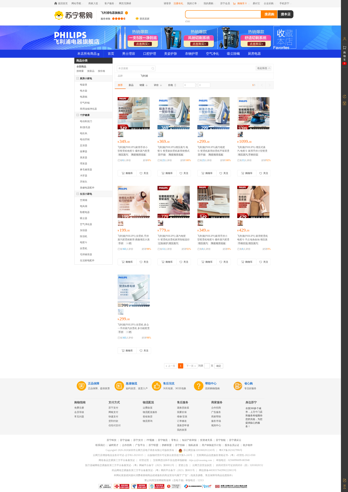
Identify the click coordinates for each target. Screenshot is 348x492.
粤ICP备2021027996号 (230, 450)
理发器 (83, 163)
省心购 (248, 383)
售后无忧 (168, 383)
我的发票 (182, 429)
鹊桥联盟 (167, 445)
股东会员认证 (232, 445)
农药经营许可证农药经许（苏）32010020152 (239, 465)
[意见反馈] (344, 480)
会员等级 (79, 412)
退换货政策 (183, 407)
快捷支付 (113, 416)
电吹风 (83, 133)
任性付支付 (115, 425)
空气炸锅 (85, 102)
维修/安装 (182, 416)
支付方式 (114, 402)
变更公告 (183, 465)
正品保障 (93, 383)
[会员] (344, 39)
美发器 (83, 157)
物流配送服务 (150, 412)
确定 (218, 365)
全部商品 (81, 66)
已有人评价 (124, 160)
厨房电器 (254, 53)
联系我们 (100, 445)
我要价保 (182, 412)
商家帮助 (216, 416)
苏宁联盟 (153, 445)
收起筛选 (262, 68)
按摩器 (83, 151)
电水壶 (83, 90)
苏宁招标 (180, 445)
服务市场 (216, 421)
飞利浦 (144, 75)
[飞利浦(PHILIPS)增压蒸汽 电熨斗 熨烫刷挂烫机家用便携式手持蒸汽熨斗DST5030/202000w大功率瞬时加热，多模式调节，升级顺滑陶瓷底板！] (173, 114)
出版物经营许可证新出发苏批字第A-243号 (169, 455)
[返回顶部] (344, 487)
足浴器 (83, 145)
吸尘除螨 (233, 53)
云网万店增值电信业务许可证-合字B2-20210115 (118, 455)
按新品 (90, 71)
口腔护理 (149, 53)
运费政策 (147, 407)
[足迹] (344, 97)
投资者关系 (206, 440)
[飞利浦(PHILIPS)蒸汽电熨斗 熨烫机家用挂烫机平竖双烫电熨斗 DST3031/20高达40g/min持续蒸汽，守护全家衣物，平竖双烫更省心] (213, 114)
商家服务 (217, 402)
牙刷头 (83, 181)
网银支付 (113, 412)
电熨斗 (83, 242)
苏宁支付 (113, 407)
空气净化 (212, 53)
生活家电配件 (87, 260)
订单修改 (182, 421)
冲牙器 (83, 175)
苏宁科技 (111, 440)
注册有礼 (178, 3)
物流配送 (148, 402)
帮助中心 (210, 383)
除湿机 (83, 236)
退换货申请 (183, 425)
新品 (131, 85)
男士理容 (128, 53)
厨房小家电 (86, 78)
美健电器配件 (87, 187)
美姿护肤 (170, 53)
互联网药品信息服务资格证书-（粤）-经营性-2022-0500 (226, 455)
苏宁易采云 (235, 440)
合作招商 (216, 407)
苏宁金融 (125, 440)
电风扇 (83, 206)
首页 (111, 53)
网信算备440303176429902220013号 (217, 470)
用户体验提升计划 (211, 445)
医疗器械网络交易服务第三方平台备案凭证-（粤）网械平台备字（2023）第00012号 (129, 465)
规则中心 (216, 425)
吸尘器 (83, 218)
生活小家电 (86, 193)
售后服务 (182, 402)
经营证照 (144, 460)
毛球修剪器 (86, 254)
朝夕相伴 (248, 445)
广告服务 (216, 412)
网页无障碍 (125, 3)
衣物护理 (191, 53)
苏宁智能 (221, 440)
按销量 (80, 71)
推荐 (120, 85)
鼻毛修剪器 (86, 169)
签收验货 (147, 416)
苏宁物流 (163, 440)
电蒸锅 (83, 96)
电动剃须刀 (86, 121)
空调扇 (83, 200)
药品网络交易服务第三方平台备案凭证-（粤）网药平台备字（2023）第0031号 (153, 470)
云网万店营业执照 (202, 465)
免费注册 (79, 407)
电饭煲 (83, 84)
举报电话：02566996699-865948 (233, 460)
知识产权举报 (189, 440)
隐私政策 (193, 445)
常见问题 (79, 416)
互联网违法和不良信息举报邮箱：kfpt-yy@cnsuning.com (182, 460)
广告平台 (140, 445)
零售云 (174, 440)
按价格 (101, 71)
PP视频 (150, 440)
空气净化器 (86, 224)
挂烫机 (83, 248)
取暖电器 (85, 212)
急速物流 (131, 383)
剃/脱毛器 (85, 127)
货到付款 (113, 421)
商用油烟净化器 (88, 108)
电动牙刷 (85, 139)
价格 (170, 85)
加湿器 (83, 230)
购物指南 (80, 402)
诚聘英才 (113, 445)
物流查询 (147, 421)
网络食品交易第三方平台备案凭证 (117, 460)
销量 (142, 85)
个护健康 (85, 115)
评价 (156, 85)
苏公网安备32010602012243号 (199, 450)
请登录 (167, 3)
